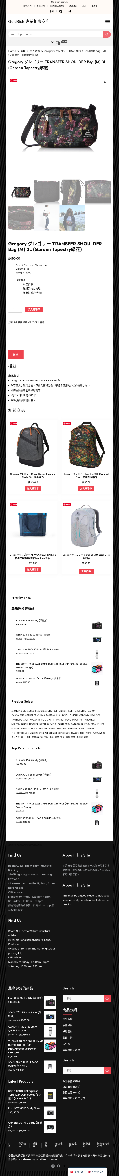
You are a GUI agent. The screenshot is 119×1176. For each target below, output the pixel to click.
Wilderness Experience (57, 733)
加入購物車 (34, 309)
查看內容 (86, 571)
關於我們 (27, 6)
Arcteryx (16, 710)
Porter (15, 728)
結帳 (46, 1145)
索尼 (57, 737)
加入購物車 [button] (33, 488)
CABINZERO (80, 710)
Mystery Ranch (19, 724)
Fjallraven (62, 715)
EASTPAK (50, 715)
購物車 (94, 6)
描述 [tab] (15, 355)
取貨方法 (21, 280)
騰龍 (86, 737)
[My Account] (52, 42)
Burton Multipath (63, 710)
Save (15, 80)
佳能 (82, 733)
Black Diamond (43, 710)
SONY (81, 728)
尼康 (28, 737)
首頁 (9, 1145)
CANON (91, 710)
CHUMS (41, 715)
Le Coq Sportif (46, 719)
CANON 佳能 (17, 715)
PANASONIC (64, 724)
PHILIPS (100, 724)
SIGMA (52, 728)
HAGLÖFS (95, 715)
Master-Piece (63, 719)
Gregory (33, 322)
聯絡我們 (41, 6)
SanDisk (43, 728)
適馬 (68, 737)
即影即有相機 (99, 733)
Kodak (33, 719)
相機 (51, 737)
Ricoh (34, 728)
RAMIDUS (25, 728)
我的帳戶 (22, 1145)
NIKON (43, 724)
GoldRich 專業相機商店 (29, 21)
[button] (105, 82)
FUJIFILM (74, 715)
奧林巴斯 (15, 737)
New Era (33, 724)
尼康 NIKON (37, 737)
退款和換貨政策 (57, 6)
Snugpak (72, 728)
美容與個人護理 (71, 1050)
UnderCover (37, 733)
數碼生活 (68, 1038)
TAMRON (90, 728)
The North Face (20, 733)
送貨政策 (73, 6)
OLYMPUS (51, 724)
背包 (42, 322)
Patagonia (77, 724)
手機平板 (68, 1025)
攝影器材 (68, 1031)
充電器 (89, 733)
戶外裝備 (18, 322)
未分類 (66, 1044)
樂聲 (46, 737)
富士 (23, 737)
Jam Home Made (20, 719)
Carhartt (30, 715)
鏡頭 (73, 737)
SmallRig (61, 728)
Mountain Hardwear (83, 719)
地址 (84, 6)
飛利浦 (80, 737)
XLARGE (75, 733)
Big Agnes (28, 710)
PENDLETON (90, 724)
